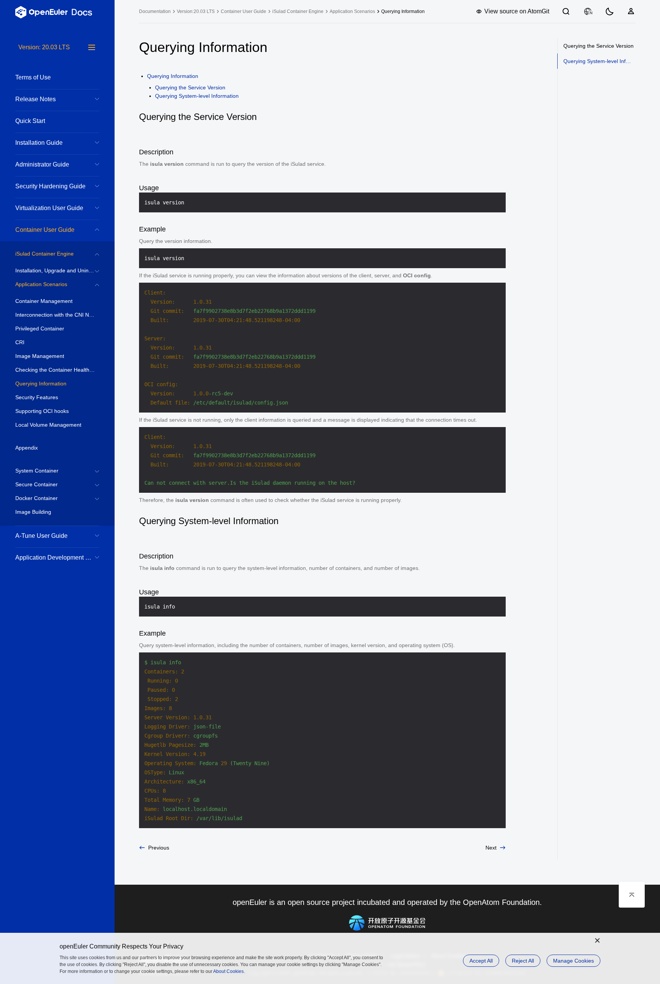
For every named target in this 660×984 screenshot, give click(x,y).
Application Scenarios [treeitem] (41, 284)
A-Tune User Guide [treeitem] (41, 535)
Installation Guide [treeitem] (39, 142)
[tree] (57, 513)
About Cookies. (229, 971)
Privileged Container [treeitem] (39, 328)
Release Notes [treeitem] (35, 99)
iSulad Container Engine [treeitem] (44, 254)
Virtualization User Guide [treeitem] (49, 208)
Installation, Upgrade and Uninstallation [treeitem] (57, 270)
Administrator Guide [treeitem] (42, 164)
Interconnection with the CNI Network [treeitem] (57, 315)
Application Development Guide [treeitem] (57, 557)
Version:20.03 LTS (196, 11)
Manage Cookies (573, 961)
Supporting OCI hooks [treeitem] (42, 411)
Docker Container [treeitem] (36, 498)
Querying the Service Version (190, 87)
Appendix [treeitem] (26, 448)
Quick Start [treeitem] (30, 121)
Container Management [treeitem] (44, 301)
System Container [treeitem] (36, 471)
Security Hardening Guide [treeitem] (50, 186)
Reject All (523, 961)
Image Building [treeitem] (33, 512)
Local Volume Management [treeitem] (48, 425)
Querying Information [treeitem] (40, 383)
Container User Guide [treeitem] (44, 230)
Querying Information (172, 76)
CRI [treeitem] (19, 342)
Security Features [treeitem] (36, 397)
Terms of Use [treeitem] (33, 77)
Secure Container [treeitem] (36, 484)
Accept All (481, 961)
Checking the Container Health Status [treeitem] (57, 370)
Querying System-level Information (197, 96)
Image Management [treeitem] (39, 356)
